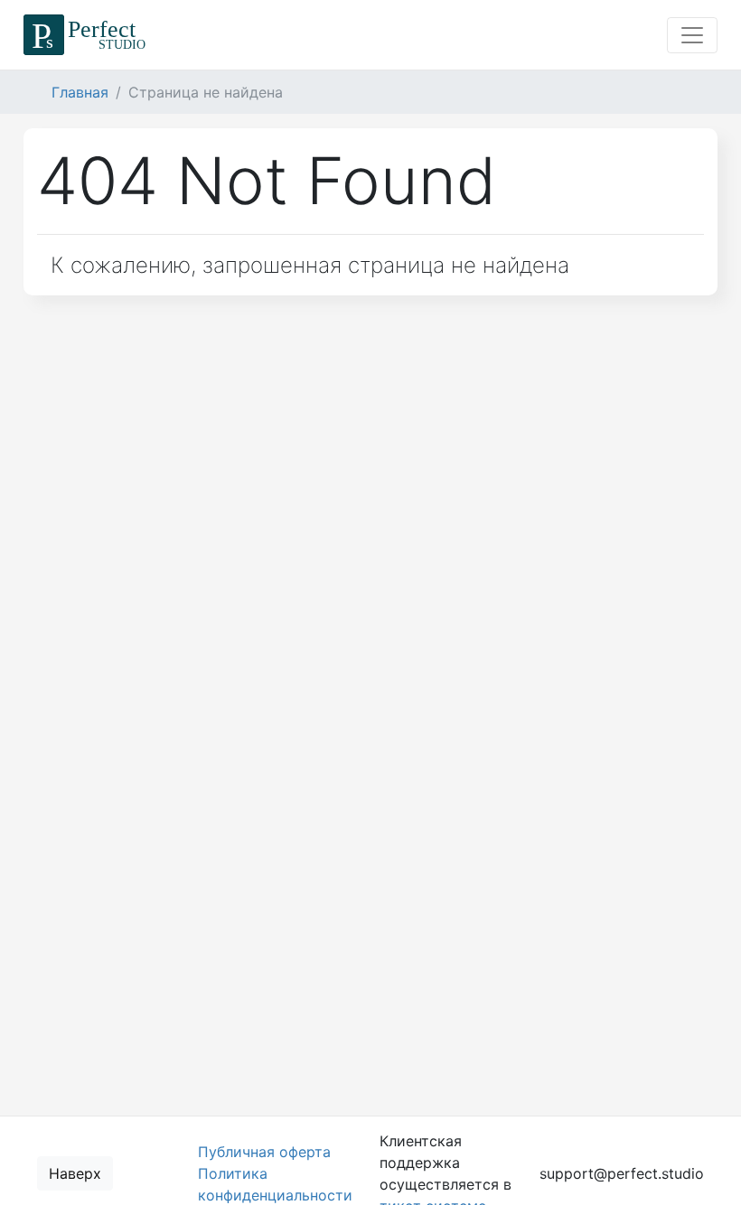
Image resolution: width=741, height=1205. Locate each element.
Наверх (75, 1173)
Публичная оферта (264, 1152)
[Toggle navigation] (692, 35)
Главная (80, 92)
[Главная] (87, 34)
